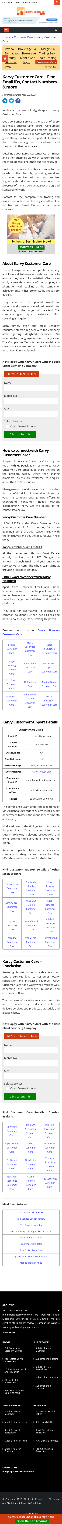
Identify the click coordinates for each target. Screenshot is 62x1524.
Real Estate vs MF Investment (13, 1360)
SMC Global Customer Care (12, 906)
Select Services (13, 421)
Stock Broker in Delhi (16, 1421)
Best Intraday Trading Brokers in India (31, 1231)
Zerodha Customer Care (12, 942)
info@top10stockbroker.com (18, 1471)
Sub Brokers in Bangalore (43, 1368)
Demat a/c (12, 53)
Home (6, 37)
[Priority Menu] (57, 2)
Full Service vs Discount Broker (13, 1349)
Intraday (10, 58)
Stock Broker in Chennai (12, 1450)
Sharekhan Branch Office (45, 1412)
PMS (8, 67)
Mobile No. (11, 396)
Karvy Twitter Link (41, 771)
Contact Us (32, 1513)
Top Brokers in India (31, 1225)
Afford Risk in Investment (11, 1381)
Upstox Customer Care (12, 925)
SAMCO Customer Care (30, 1147)
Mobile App (27, 58)
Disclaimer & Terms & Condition (24, 1503)
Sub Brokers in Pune (46, 1377)
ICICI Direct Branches (46, 1440)
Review (9, 49)
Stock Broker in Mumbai (12, 1412)
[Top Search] (6, 30)
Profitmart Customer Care (12, 1164)
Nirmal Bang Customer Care (50, 942)
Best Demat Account (26, 2)
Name (8, 383)
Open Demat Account (32, 1521)
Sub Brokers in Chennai (43, 1387)
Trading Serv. (47, 53)
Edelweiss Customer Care (11, 700)
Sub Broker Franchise (31, 1250)
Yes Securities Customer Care (49, 1182)
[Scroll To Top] (56, 1511)
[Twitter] (11, 100)
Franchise (49, 67)
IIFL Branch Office (45, 1421)
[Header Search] (56, 30)
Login (26, 62)
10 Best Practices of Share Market (15, 1370)
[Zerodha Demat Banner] (31, 20)
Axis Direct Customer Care (11, 684)
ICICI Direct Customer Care (30, 667)
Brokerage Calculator (31, 1243)
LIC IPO (8, 2)
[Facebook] (18, 100)
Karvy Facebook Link (41, 765)
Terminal (11, 62)
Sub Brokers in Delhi (46, 1358)
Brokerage (29, 53)
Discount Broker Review (31, 1212)
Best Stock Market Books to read (14, 1391)
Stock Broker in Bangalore (12, 1431)
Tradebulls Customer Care (49, 1147)
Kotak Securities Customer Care (49, 648)
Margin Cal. (48, 49)
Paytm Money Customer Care (12, 1147)
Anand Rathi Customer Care (31, 925)
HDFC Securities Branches (44, 1450)
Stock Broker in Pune (15, 1440)
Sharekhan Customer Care (12, 888)
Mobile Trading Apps (31, 1262)
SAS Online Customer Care (30, 1164)
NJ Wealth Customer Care (12, 1131)
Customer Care (23, 37)
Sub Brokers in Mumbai (43, 1349)
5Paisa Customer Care (12, 648)
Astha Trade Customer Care (31, 942)
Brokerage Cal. (28, 49)
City (6, 408)
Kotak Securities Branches (44, 1431)
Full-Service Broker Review (31, 1218)
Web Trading (47, 58)
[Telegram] (4, 100)
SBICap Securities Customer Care (49, 700)
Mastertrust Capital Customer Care (49, 667)
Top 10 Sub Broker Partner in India (31, 1256)
